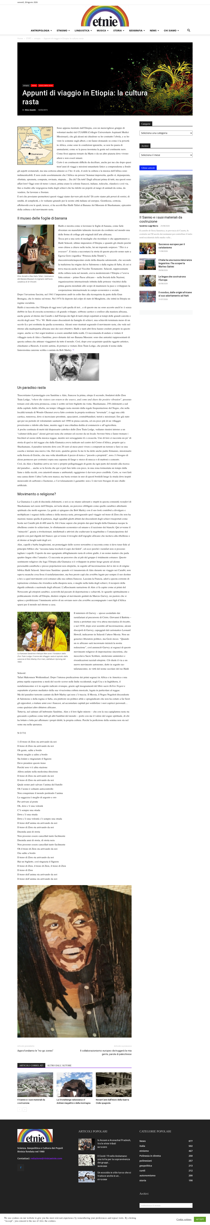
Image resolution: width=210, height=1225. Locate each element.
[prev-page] (19, 1110)
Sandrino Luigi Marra (148, 226)
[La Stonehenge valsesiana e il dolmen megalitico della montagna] (74, 1084)
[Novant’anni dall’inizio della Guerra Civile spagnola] (114, 1084)
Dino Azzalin (30, 110)
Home (20, 38)
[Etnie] (105, 16)
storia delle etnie (46, 85)
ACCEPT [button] (200, 1219)
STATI (28, 38)
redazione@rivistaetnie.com (46, 1158)
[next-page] (25, 1110)
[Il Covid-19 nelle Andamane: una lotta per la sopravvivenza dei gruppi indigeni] (86, 1160)
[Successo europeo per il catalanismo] (147, 248)
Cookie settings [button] (184, 1219)
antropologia (40, 30)
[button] (189, 30)
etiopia (37, 38)
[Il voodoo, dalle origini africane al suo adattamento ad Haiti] (147, 296)
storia (117, 30)
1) (73, 350)
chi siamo (170, 30)
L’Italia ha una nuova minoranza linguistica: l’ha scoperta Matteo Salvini (175, 263)
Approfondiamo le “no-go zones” (35, 1050)
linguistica (82, 30)
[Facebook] (20, 1167)
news (153, 30)
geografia (135, 30)
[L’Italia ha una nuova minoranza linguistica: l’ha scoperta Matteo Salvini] (147, 264)
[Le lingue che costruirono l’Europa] (147, 280)
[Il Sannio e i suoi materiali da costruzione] (35, 1084)
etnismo (62, 30)
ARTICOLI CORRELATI (31, 1065)
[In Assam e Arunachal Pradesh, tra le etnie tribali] (86, 1144)
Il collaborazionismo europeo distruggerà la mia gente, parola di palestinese (106, 1052)
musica (101, 30)
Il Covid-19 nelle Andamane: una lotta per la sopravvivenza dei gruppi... (113, 1159)
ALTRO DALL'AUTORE (59, 1065)
